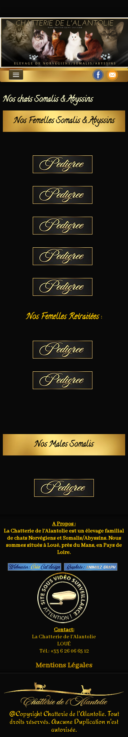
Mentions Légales (64, 665)
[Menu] (16, 74)
